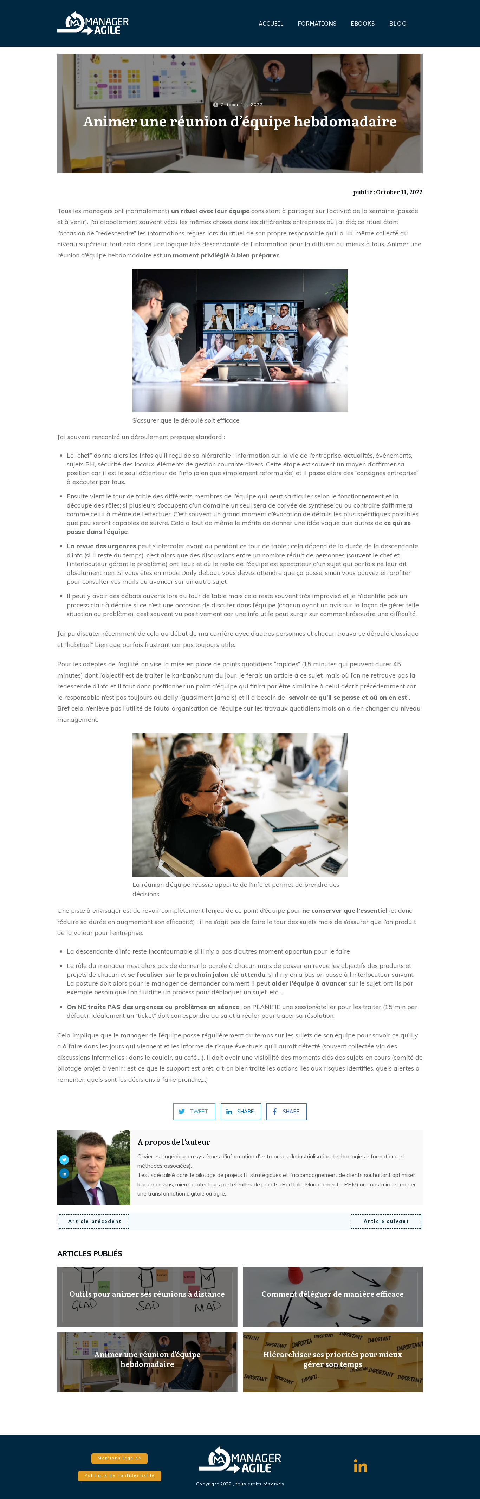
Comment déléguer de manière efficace (333, 1297)
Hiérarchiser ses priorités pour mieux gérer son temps (333, 1362)
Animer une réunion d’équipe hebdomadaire (147, 1362)
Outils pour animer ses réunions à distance (147, 1297)
